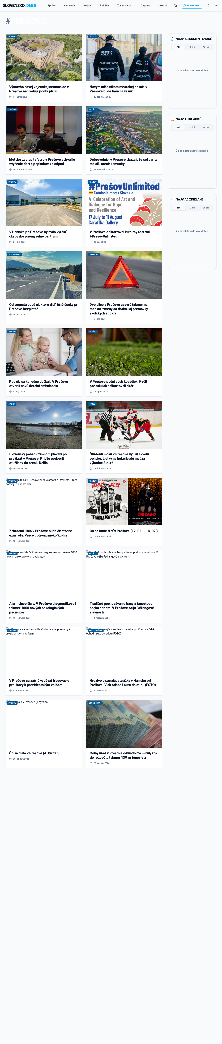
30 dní (206, 47)
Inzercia (163, 5)
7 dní (192, 47)
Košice (87, 5)
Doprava (145, 5)
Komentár (69, 5)
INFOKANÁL (194, 5)
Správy (52, 5)
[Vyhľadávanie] (175, 5)
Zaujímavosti (124, 5)
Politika (104, 5)
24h (178, 47)
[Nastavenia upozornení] (208, 5)
